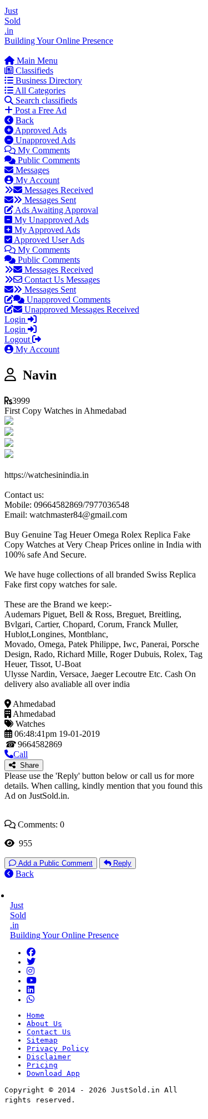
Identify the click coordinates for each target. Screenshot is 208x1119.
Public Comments (48, 160)
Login (16, 319)
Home (35, 1015)
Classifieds (33, 70)
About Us (44, 1023)
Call (20, 754)
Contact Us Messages (61, 279)
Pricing (42, 1065)
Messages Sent (49, 200)
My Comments (43, 150)
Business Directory (47, 80)
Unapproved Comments (67, 299)
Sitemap (42, 1040)
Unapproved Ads (44, 140)
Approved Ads (40, 130)
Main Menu (36, 60)
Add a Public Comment (54, 863)
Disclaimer (49, 1057)
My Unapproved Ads (50, 220)
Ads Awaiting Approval (55, 210)
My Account (36, 180)
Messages (31, 170)
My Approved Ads (46, 230)
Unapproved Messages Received (80, 309)
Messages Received (57, 190)
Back (25, 120)
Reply (121, 863)
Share (27, 765)
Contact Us (49, 1032)
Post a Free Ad (40, 110)
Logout (18, 339)
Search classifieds (45, 100)
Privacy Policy (58, 1048)
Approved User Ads (48, 239)
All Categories (39, 90)
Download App (53, 1073)
